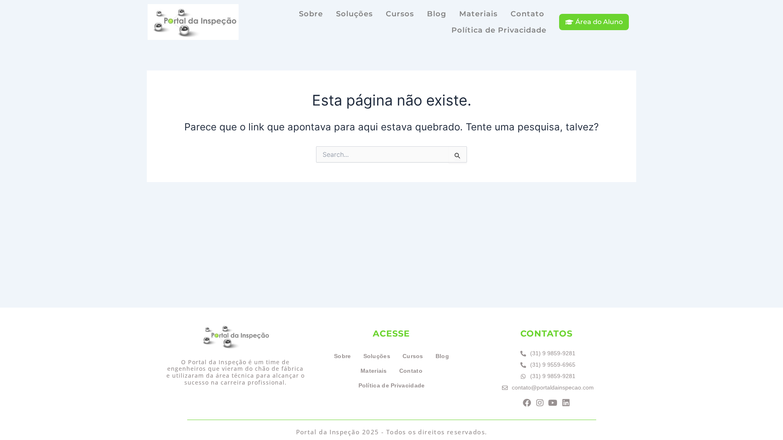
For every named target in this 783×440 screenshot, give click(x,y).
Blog (436, 13)
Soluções (354, 13)
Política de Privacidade (498, 30)
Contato (527, 13)
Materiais (478, 13)
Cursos (400, 13)
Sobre (311, 13)
